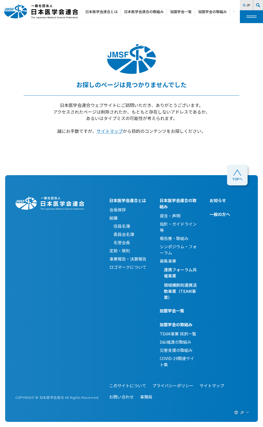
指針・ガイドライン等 (178, 227)
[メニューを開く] (251, 16)
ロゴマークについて (127, 267)
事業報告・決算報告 (127, 259)
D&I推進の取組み (175, 342)
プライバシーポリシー (172, 385)
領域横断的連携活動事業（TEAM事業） (180, 291)
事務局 (146, 397)
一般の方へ (220, 214)
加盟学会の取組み (212, 11)
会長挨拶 (117, 209)
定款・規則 (119, 250)
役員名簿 (119, 226)
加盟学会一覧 (181, 11)
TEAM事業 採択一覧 (178, 334)
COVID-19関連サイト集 (177, 361)
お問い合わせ (121, 397)
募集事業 (168, 261)
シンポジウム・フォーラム (178, 249)
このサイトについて (127, 385)
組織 (113, 218)
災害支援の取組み (176, 350)
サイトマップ (110, 131)
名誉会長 (119, 242)
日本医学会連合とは (101, 11)
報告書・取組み (174, 238)
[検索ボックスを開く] (258, 5)
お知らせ (218, 200)
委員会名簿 (121, 234)
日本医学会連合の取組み (144, 11)
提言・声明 (170, 216)
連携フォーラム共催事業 (180, 272)
